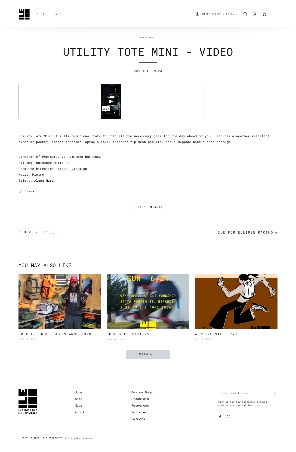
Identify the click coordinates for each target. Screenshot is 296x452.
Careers (138, 419)
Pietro (38, 174)
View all (148, 354)
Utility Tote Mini (35, 136)
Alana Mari (44, 180)
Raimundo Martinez (84, 156)
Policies (139, 412)
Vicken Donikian (72, 169)
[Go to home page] (24, 14)
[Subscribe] (275, 393)
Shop (79, 399)
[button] (245, 14)
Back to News (150, 207)
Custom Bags (142, 392)
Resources (140, 405)
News (151, 37)
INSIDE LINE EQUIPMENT (46, 438)
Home (142, 37)
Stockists (140, 399)
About (80, 412)
